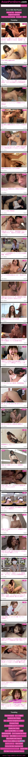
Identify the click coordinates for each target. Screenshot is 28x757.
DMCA (13, 755)
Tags (8, 755)
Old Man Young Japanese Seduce (14, 751)
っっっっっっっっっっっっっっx (10, 748)
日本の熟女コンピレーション (18, 736)
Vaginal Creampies (14, 14)
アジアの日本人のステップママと (14, 726)
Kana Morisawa (9, 715)
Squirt (24, 17)
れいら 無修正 (19, 715)
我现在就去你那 (6, 733)
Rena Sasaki (19, 743)
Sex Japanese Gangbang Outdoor (14, 720)
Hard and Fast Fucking (8, 17)
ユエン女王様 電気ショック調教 (14, 731)
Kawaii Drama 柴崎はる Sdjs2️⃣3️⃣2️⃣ (14, 741)
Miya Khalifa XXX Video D (14, 738)
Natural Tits (10, 12)
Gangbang (18, 12)
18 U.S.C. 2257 (21, 755)
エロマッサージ (9, 743)
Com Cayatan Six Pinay (19, 733)
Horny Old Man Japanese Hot (14, 746)
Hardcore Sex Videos (14, 718)
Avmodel (18, 17)
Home (4, 755)
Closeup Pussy (14, 723)
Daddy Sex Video (14, 728)
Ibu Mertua (5, 736)
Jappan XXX (23, 748)
